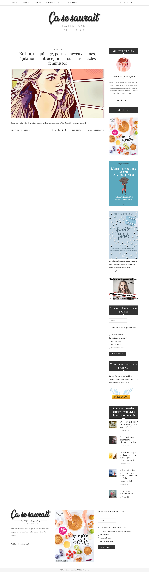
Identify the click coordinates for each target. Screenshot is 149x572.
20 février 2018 (125, 484)
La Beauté (37, 2)
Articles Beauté (116, 344)
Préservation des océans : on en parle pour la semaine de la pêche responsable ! (129, 475)
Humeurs (49, 2)
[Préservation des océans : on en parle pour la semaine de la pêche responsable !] (112, 473)
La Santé (24, 2)
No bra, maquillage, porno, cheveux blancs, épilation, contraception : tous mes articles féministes (57, 58)
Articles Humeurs (117, 348)
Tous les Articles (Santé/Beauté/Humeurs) (118, 336)
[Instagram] (131, 3)
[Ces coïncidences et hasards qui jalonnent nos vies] (112, 440)
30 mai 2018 (57, 49)
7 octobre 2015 (125, 464)
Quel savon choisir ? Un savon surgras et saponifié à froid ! (129, 424)
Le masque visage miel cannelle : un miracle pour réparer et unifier (128, 456)
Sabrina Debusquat (96, 130)
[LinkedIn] (127, 3)
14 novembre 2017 (126, 446)
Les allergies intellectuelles (126, 492)
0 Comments (76, 130)
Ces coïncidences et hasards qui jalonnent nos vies (129, 440)
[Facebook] (124, 3)
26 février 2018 (125, 497)
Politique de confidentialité (20, 544)
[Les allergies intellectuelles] (112, 494)
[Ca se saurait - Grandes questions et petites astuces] (74, 21)
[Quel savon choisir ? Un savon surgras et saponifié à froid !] (112, 424)
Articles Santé (116, 341)
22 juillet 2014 (125, 430)
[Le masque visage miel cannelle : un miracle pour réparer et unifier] (112, 455)
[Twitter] (120, 3)
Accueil (14, 2)
